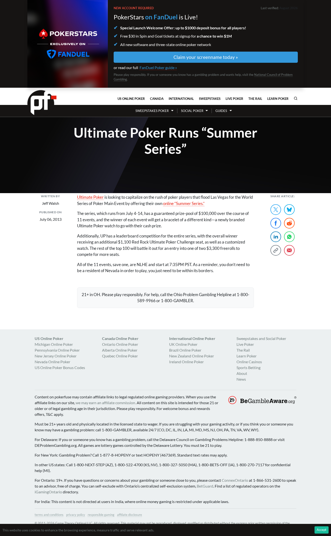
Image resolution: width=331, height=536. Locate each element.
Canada (157, 99)
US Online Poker (131, 99)
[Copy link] (275, 250)
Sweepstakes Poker (152, 111)
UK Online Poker (183, 344)
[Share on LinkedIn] (275, 236)
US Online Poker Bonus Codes (60, 367)
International (181, 99)
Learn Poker (278, 99)
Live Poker (234, 99)
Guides (221, 111)
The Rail (255, 99)
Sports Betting (248, 367)
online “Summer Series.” (184, 203)
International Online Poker (192, 338)
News (241, 379)
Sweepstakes (210, 99)
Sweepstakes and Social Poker (261, 338)
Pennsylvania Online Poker (57, 350)
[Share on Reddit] (289, 223)
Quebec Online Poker (120, 356)
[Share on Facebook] (275, 223)
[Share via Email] (289, 250)
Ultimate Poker (90, 197)
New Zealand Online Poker (191, 356)
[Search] (295, 98)
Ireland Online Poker (186, 361)
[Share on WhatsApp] (289, 236)
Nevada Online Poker (52, 361)
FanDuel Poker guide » (158, 67)
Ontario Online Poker (120, 344)
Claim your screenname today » (205, 57)
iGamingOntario (48, 491)
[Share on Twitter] (275, 209)
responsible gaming (101, 515)
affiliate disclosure (129, 515)
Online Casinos (249, 361)
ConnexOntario (235, 480)
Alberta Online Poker (119, 350)
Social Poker (192, 111)
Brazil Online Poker (185, 350)
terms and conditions (49, 515)
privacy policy (75, 515)
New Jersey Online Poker (56, 356)
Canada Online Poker (120, 338)
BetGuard (205, 486)
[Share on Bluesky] (289, 209)
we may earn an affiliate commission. (106, 402)
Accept (321, 530)
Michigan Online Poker (54, 344)
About (241, 373)
